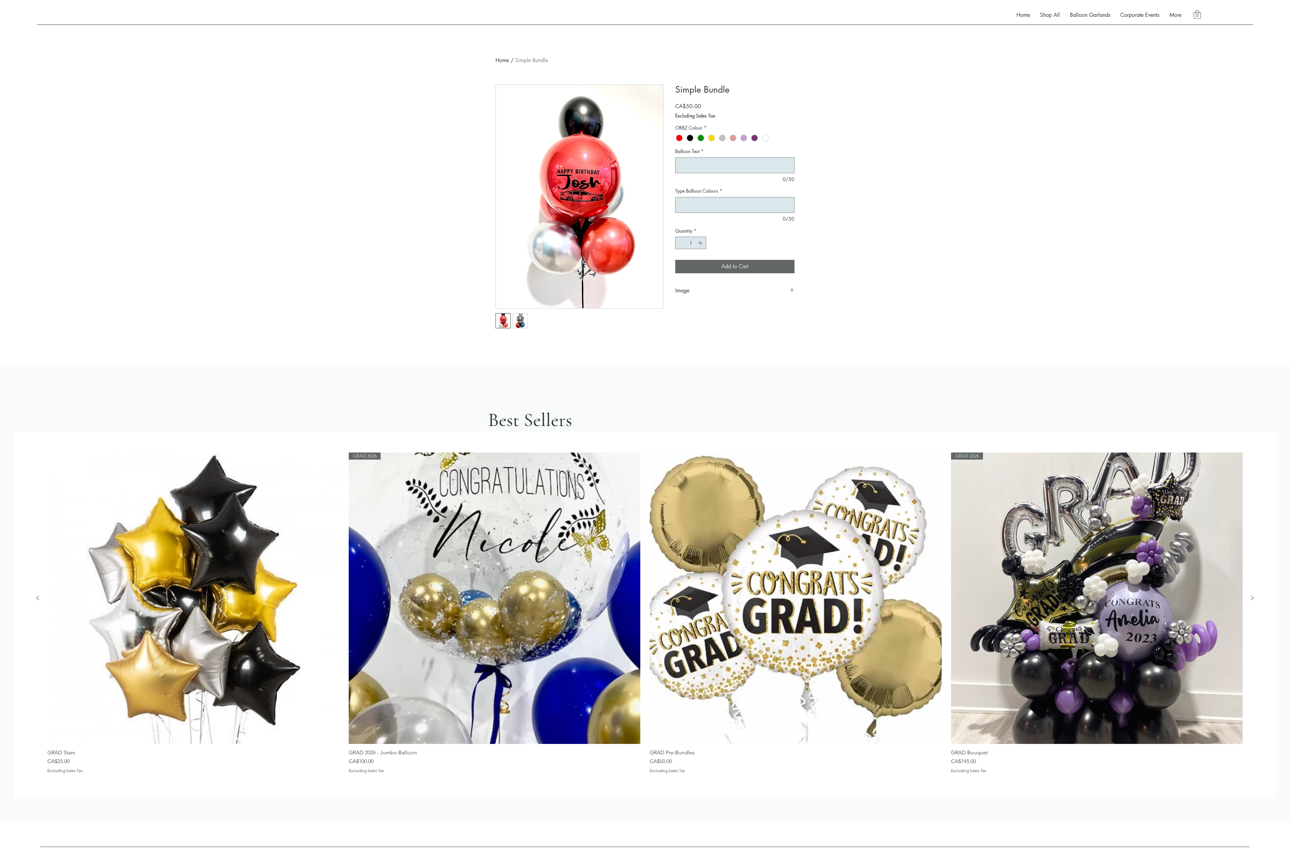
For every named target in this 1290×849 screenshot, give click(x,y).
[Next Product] (1252, 598)
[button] (1197, 14)
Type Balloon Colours (698, 191)
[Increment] (701, 243)
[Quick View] (193, 598)
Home (502, 60)
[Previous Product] (38, 598)
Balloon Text (689, 151)
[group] (645, 613)
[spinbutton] (691, 243)
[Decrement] (680, 243)
